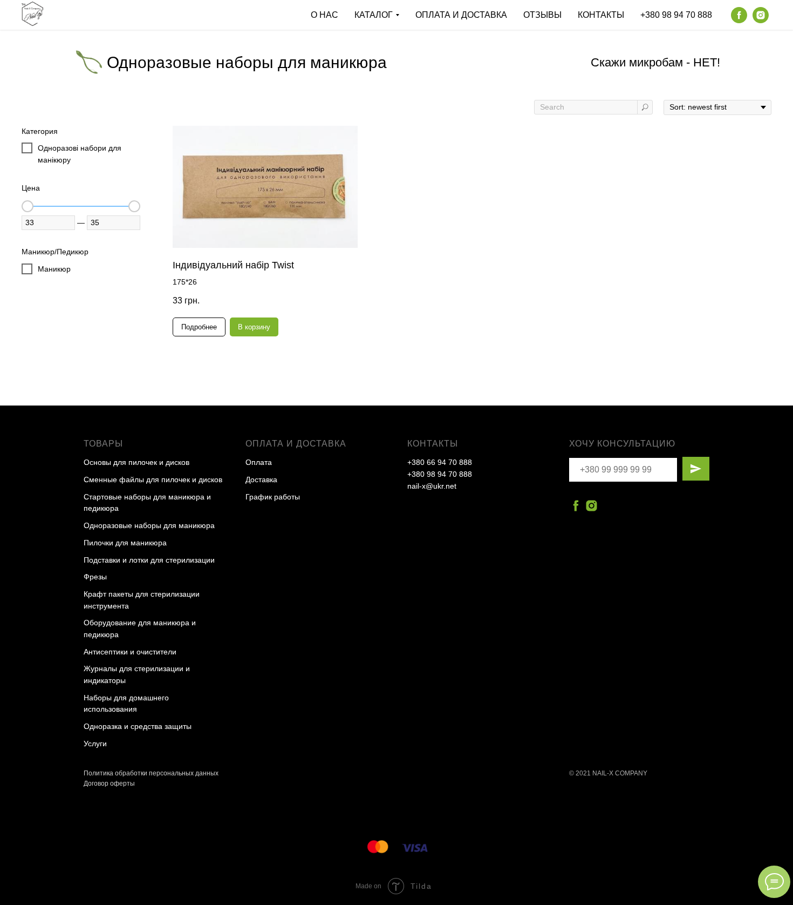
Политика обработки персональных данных (151, 773)
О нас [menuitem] (324, 14)
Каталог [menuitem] (373, 14)
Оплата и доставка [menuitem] (461, 14)
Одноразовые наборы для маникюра (149, 525)
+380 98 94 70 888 (439, 474)
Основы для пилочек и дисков (136, 462)
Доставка (261, 479)
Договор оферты (109, 783)
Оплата (258, 462)
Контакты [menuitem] (601, 14)
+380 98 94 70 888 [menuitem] (676, 14)
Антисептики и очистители (130, 651)
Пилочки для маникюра (125, 542)
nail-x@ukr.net (431, 486)
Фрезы (95, 576)
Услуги (95, 743)
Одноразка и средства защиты (138, 726)
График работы (272, 496)
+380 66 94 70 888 (439, 462)
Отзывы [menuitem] (542, 14)
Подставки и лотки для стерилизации (149, 560)
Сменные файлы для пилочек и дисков (153, 479)
